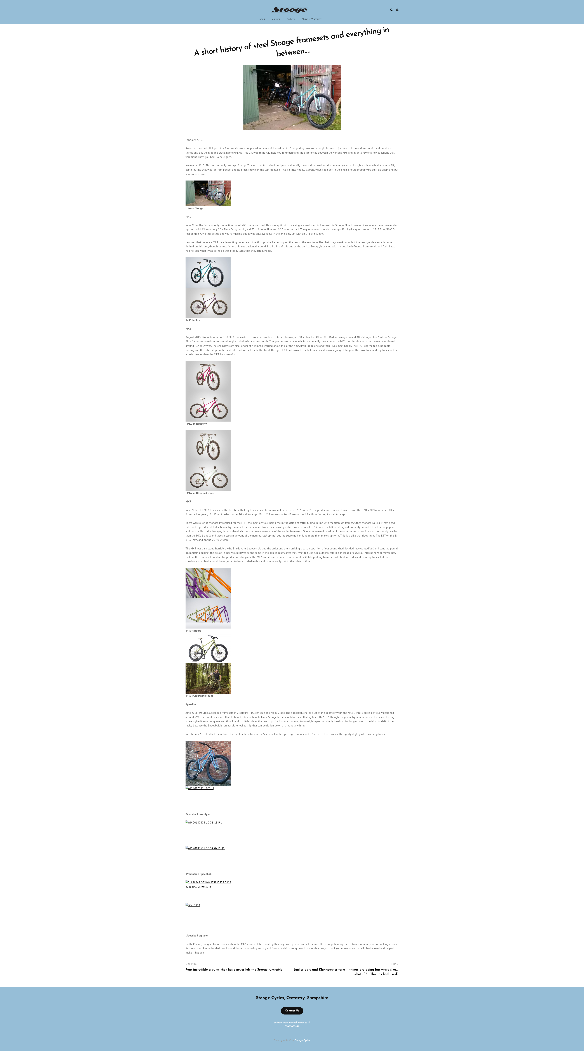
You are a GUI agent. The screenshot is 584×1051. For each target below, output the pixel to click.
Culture (276, 19)
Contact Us (292, 1010)
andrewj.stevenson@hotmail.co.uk (292, 1022)
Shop (262, 19)
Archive (291, 19)
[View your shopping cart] (397, 9)
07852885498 (292, 1026)
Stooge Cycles (302, 1040)
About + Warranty (312, 19)
